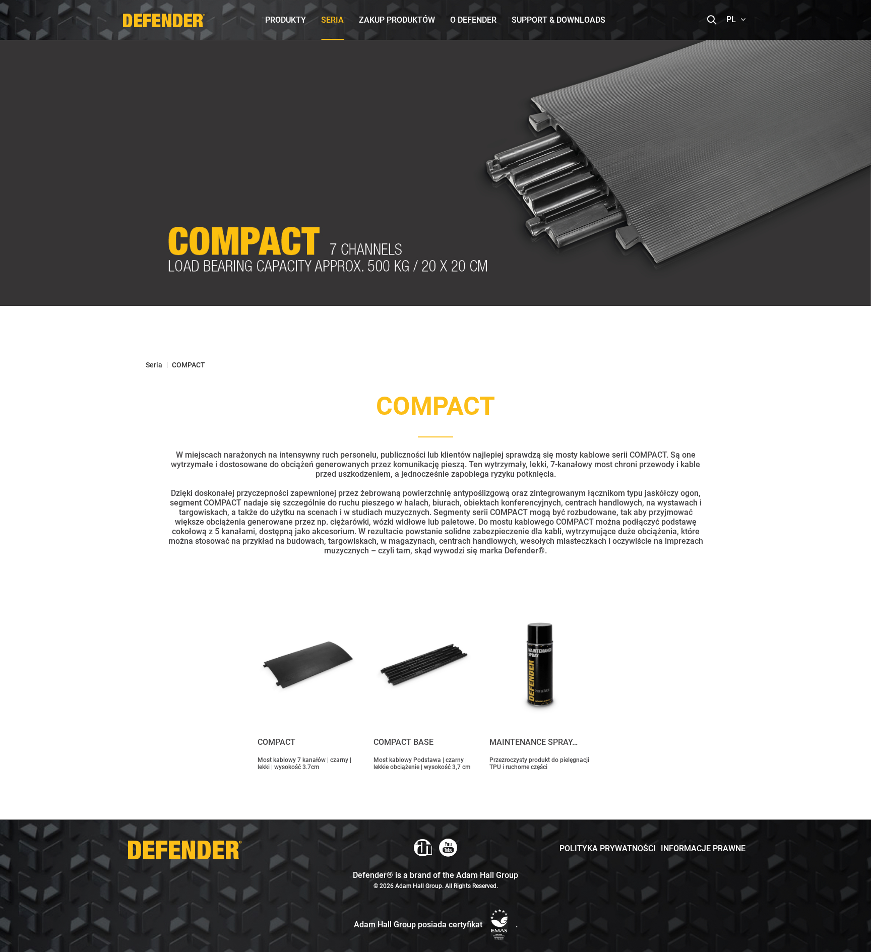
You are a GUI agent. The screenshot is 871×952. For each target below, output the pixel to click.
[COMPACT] (308, 665)
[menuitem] (286, 20)
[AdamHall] (423, 847)
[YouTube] (448, 848)
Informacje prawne (703, 848)
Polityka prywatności (607, 848)
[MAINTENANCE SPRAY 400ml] (539, 665)
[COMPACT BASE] (423, 665)
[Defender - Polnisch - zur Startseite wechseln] (164, 17)
